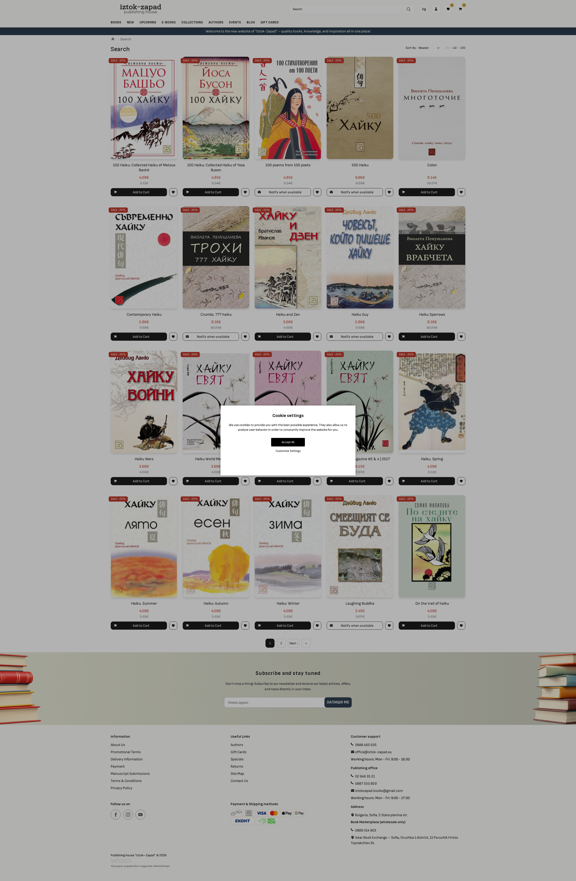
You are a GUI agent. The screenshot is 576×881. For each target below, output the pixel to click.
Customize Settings (288, 451)
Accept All (288, 442)
